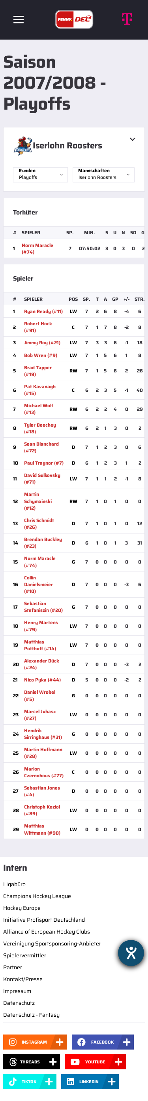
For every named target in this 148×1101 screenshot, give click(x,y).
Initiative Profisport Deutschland (44, 919)
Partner (12, 967)
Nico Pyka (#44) (42, 679)
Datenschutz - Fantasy (31, 1014)
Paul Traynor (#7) (44, 463)
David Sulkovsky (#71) (42, 478)
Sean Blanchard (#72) (41, 447)
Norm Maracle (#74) (37, 248)
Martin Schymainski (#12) (38, 500)
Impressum (17, 991)
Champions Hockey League (37, 896)
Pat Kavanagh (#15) (40, 390)
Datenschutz (19, 1002)
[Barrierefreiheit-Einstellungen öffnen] (131, 953)
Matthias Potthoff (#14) (40, 645)
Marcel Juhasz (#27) (40, 715)
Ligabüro (14, 884)
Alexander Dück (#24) (41, 664)
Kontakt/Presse (23, 979)
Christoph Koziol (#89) (42, 810)
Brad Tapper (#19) (38, 371)
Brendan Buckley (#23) (43, 542)
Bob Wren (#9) (40, 355)
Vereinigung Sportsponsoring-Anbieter (52, 943)
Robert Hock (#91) (38, 327)
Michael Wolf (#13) (38, 409)
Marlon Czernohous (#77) (44, 772)
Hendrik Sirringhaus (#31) (43, 734)
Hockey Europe (22, 908)
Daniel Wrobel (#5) (39, 695)
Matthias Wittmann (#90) (42, 829)
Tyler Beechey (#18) (40, 428)
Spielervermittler (24, 955)
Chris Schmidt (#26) (39, 523)
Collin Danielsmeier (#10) (38, 584)
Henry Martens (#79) (41, 626)
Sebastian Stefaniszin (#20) (43, 607)
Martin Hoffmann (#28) (43, 753)
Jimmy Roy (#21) (42, 342)
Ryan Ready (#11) (43, 311)
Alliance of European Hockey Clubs (46, 931)
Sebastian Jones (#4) (42, 791)
